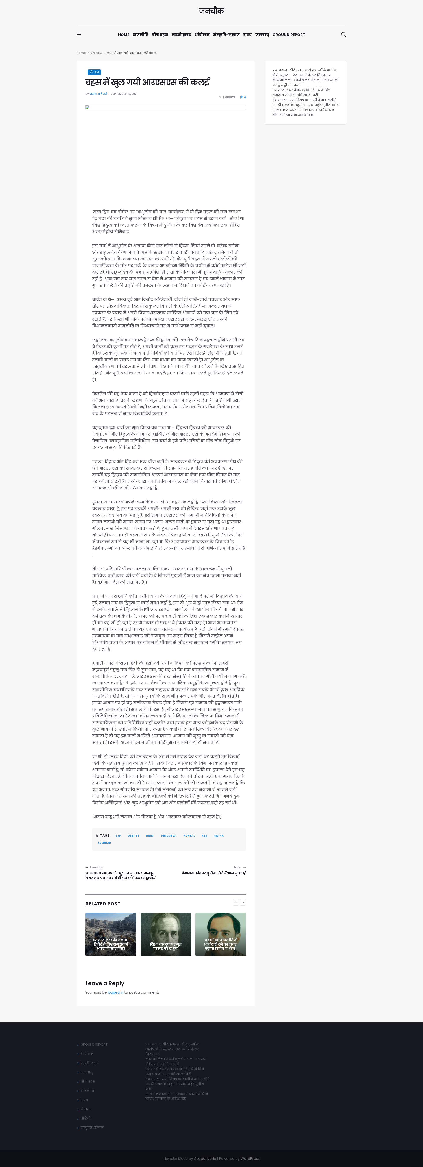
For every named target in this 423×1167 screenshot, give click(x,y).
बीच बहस (160, 34)
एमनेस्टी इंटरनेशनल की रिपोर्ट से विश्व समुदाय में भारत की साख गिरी (111, 944)
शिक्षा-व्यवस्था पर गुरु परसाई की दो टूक (166, 946)
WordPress (250, 1158)
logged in (115, 992)
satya (219, 835)
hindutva (168, 835)
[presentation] (236, 902)
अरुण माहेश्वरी (98, 94)
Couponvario (205, 1158)
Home (123, 34)
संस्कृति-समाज (226, 34)
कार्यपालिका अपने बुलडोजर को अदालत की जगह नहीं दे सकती (175, 1061)
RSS (204, 835)
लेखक (86, 1109)
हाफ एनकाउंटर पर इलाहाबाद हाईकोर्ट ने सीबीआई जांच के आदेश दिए (303, 112)
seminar (104, 842)
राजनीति (140, 34)
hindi (150, 835)
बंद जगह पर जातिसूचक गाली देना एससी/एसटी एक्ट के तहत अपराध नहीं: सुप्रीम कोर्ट (305, 102)
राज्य (247, 34)
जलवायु (262, 34)
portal (189, 835)
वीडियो (86, 1118)
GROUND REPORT (94, 1044)
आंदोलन (202, 34)
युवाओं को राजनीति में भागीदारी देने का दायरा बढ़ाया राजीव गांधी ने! (220, 944)
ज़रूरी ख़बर (181, 34)
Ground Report (289, 34)
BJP (118, 835)
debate (133, 835)
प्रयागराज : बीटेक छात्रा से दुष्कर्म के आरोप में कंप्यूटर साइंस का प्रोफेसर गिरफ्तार (304, 72)
